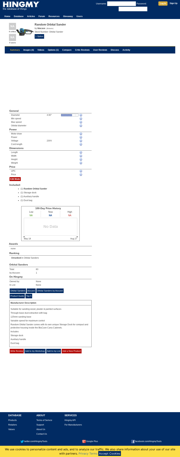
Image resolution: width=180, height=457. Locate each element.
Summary (15, 50)
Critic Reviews (82, 50)
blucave (31, 291)
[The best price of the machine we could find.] (81, 174)
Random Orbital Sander (35, 189)
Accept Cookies (109, 453)
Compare (67, 50)
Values (11, 429)
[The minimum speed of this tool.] (81, 118)
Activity (126, 50)
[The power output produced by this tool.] (81, 137)
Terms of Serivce (44, 420)
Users (79, 16)
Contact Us (41, 434)
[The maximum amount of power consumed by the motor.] (81, 133)
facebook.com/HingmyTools (148, 441)
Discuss (115, 50)
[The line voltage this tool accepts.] (81, 140)
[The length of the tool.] (81, 152)
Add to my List (53, 351)
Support (40, 425)
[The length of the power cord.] (81, 144)
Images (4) (28, 50)
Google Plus (92, 441)
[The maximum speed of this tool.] (81, 122)
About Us (40, 429)
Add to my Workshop (35, 351)
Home (7, 16)
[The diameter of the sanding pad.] (81, 115)
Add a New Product (71, 351)
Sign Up (173, 3)
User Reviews (100, 50)
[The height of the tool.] (81, 159)
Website (50, 28)
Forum (41, 16)
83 (37, 269)
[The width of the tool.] (81, 156)
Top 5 (28, 296)
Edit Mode (15, 179)
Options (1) (53, 50)
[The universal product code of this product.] (81, 171)
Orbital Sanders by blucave (50, 291)
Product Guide (17, 296)
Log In (163, 3)
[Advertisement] (90, 79)
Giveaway (68, 16)
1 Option (39, 36)
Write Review (16, 351)
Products (12, 420)
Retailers (12, 425)
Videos (40, 50)
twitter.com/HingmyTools (35, 441)
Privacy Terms (88, 453)
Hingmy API (70, 420)
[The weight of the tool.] (81, 163)
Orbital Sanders (31, 258)
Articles (31, 16)
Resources (54, 16)
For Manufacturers (73, 425)
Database (19, 16)
